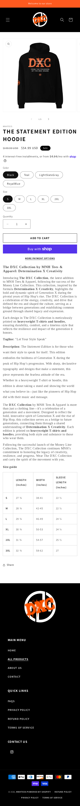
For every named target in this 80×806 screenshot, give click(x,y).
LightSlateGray (49, 175)
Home (12, 650)
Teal (27, 175)
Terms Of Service (21, 727)
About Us (15, 668)
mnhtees (21, 791)
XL (43, 199)
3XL (9, 208)
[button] (7, 20)
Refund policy (63, 791)
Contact (14, 676)
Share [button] (10, 565)
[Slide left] (31, 119)
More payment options (40, 258)
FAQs (11, 701)
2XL (57, 199)
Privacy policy (30, 797)
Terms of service (52, 797)
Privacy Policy (19, 710)
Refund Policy (19, 719)
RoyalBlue (13, 183)
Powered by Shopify (39, 791)
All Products (18, 659)
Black (10, 175)
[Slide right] (48, 119)
